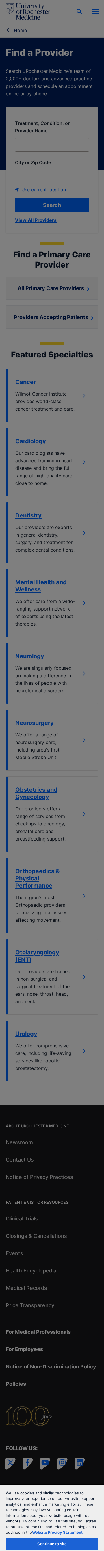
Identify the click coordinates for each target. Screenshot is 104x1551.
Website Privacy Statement (57, 1532)
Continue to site (52, 1543)
